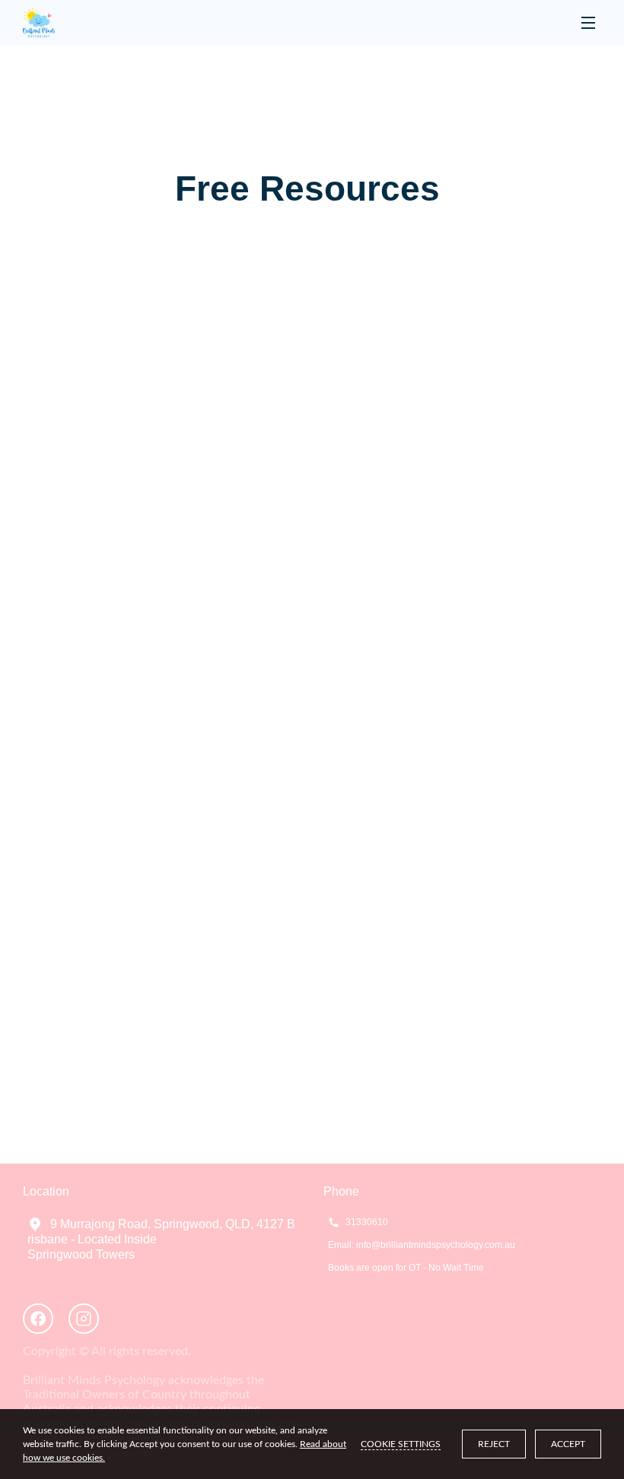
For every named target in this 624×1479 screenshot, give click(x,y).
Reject (494, 1444)
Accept (568, 1444)
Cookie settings (401, 1444)
